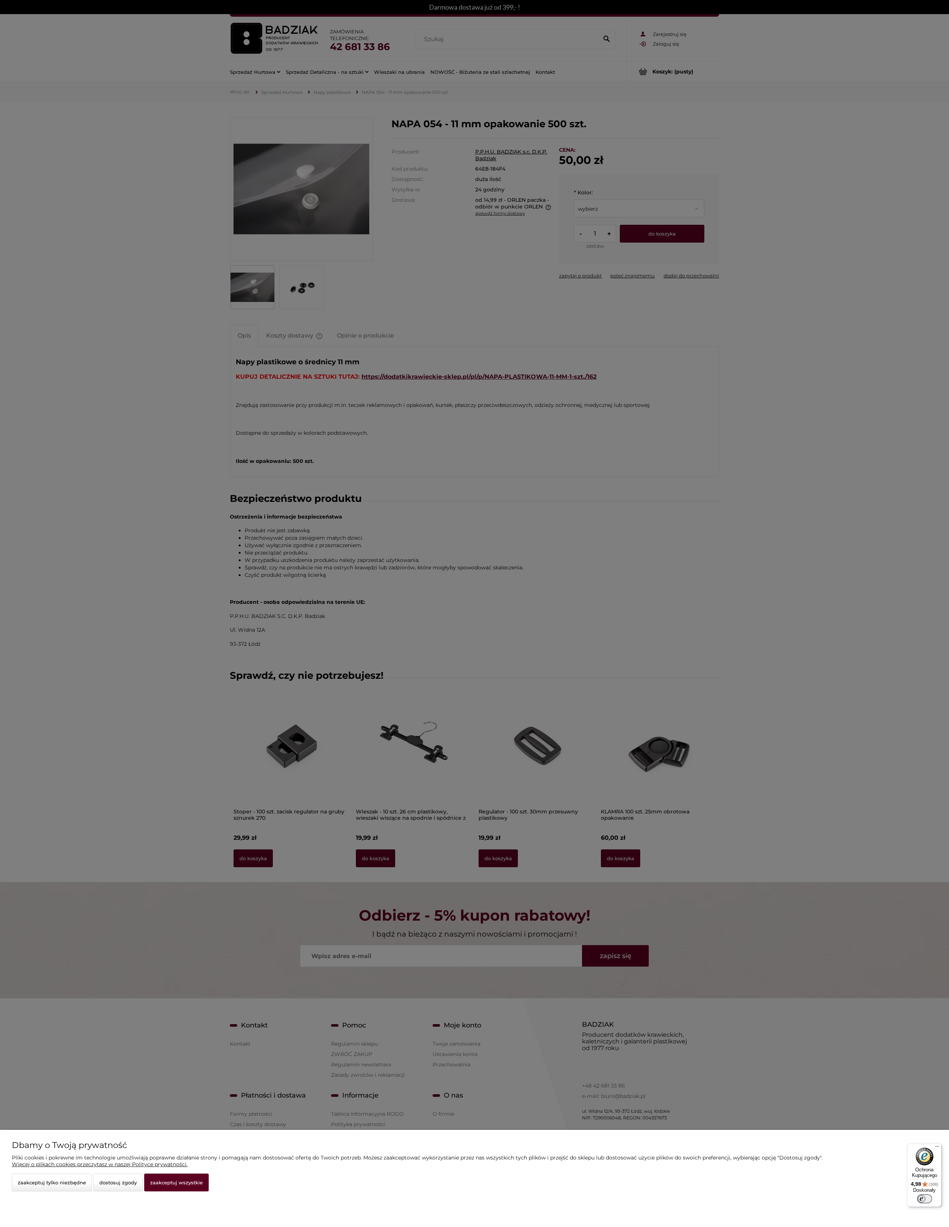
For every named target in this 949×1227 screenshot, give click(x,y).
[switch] (924, 1198)
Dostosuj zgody (118, 1182)
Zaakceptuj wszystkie (176, 1182)
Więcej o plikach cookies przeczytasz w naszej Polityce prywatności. (100, 1164)
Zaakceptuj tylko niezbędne (52, 1182)
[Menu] (937, 1148)
